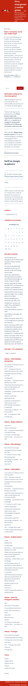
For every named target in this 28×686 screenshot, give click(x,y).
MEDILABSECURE (9, 398)
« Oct (5, 249)
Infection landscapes (10, 396)
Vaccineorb (7, 464)
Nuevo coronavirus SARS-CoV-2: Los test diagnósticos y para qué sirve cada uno (14, 320)
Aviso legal (24, 685)
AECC (5, 603)
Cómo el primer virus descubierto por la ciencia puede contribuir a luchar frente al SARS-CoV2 (13, 261)
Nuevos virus (7, 29)
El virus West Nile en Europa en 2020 (13, 310)
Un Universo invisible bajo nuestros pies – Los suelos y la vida (13, 437)
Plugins (6, 658)
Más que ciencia (9, 617)
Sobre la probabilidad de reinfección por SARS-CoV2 (12, 299)
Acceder (6, 673)
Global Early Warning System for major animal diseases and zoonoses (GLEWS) (13, 387)
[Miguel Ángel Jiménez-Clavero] (13, 176)
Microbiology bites (9, 457)
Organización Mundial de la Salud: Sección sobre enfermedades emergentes (12, 403)
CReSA (6, 540)
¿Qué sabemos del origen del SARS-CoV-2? (12, 315)
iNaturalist (7, 425)
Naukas (6, 620)
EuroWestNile (8, 378)
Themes (6, 666)
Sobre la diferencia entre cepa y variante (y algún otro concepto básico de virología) (13, 294)
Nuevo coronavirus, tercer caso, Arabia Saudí (13, 32)
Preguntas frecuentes (21, 682)
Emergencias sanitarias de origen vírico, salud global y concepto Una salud (12, 305)
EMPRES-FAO (8, 543)
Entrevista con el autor (11, 153)
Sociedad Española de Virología (13, 637)
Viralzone (7, 647)
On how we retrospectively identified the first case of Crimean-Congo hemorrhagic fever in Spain (13, 269)
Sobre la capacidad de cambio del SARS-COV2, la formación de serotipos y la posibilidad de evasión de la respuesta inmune (13, 286)
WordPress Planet (9, 668)
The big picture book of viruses (13, 640)
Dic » (9, 249)
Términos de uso (9, 682)
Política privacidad (15, 685)
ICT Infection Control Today (12, 454)
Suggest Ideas (8, 661)
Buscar (20, 88)
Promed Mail (8, 407)
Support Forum (8, 663)
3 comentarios (17, 77)
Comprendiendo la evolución (12, 608)
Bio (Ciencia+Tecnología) (11, 448)
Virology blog (8, 417)
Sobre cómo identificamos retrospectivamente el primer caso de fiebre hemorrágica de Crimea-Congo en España (13, 278)
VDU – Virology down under (12, 414)
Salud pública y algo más (11, 518)
